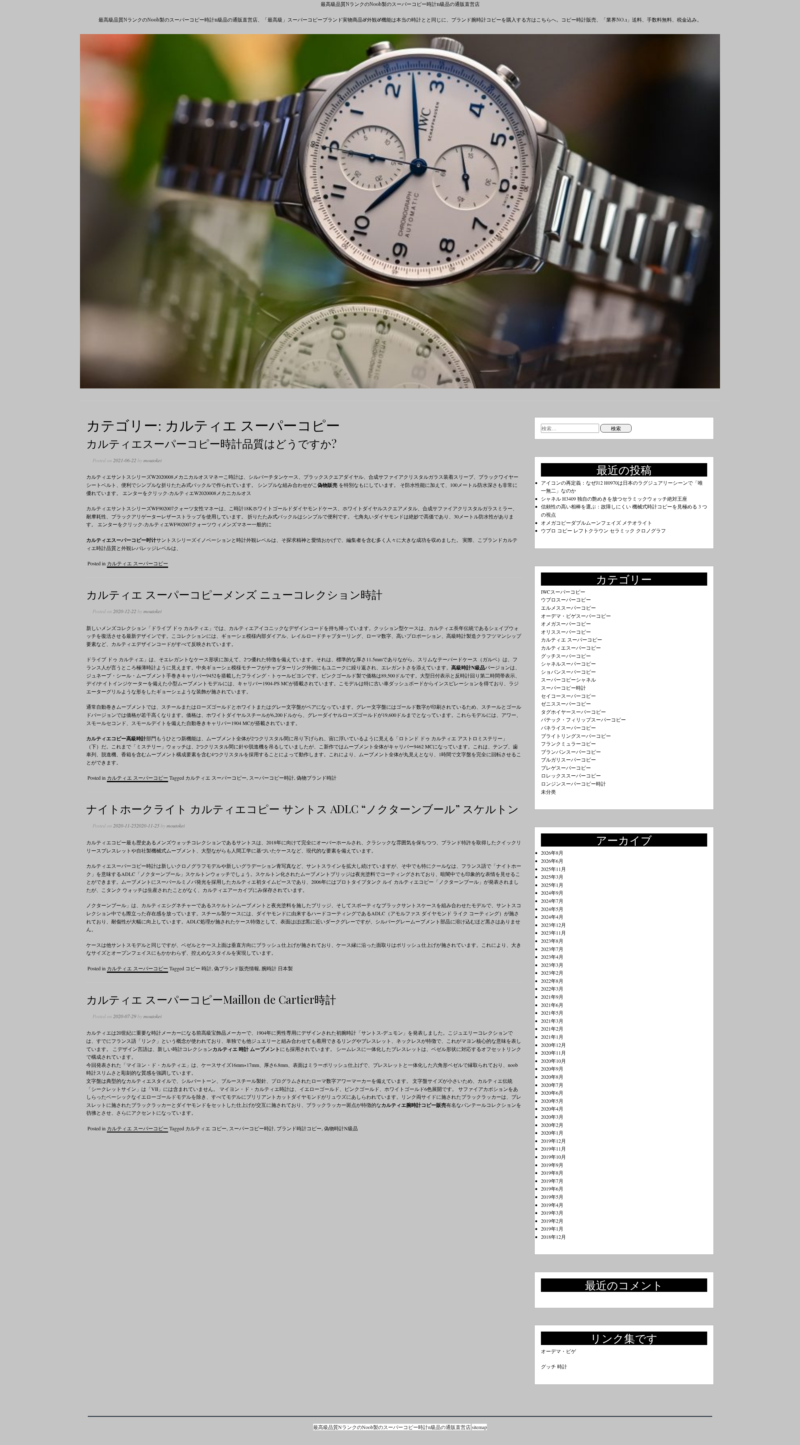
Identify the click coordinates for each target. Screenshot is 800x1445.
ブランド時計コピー (299, 1128)
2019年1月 (552, 1228)
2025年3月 (552, 876)
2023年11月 (553, 932)
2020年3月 (552, 1116)
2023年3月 (552, 965)
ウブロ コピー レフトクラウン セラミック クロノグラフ (603, 530)
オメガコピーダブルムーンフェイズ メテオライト (596, 522)
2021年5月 (552, 1012)
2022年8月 (552, 981)
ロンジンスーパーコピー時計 (573, 783)
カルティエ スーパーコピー (137, 563)
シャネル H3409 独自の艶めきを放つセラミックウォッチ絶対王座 (614, 498)
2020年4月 (552, 1108)
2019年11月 (553, 1148)
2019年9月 (552, 1165)
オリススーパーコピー (566, 631)
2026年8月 (552, 852)
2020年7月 (552, 1085)
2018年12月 (553, 1236)
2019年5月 (552, 1196)
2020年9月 (552, 1068)
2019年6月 (552, 1188)
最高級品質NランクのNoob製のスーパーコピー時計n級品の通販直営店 (400, 4)
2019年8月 (552, 1172)
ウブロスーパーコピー (566, 599)
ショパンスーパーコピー (568, 671)
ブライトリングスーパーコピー (576, 735)
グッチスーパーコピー (566, 655)
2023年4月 (552, 956)
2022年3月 (552, 988)
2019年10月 (553, 1156)
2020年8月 (552, 1076)
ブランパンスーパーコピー (571, 751)
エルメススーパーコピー (568, 607)
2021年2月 (552, 1028)
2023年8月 (552, 941)
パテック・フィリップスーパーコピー (583, 719)
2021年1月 (552, 1036)
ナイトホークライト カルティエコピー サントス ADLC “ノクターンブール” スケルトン (302, 808)
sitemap (479, 1427)
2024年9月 (552, 892)
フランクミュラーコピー (568, 743)
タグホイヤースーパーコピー (573, 711)
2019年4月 (552, 1205)
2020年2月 (552, 1125)
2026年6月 (552, 861)
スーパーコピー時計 (271, 777)
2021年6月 (552, 1005)
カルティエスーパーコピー (571, 647)
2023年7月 (552, 949)
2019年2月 (552, 1221)
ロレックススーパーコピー (571, 775)
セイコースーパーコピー (568, 695)
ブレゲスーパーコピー (566, 767)
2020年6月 (552, 1092)
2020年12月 (553, 1045)
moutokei (152, 460)
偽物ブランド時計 (317, 777)
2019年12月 (553, 1141)
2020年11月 (553, 1052)
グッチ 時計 (554, 1366)
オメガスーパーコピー (566, 623)
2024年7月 (552, 901)
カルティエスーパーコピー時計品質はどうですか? (211, 443)
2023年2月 (552, 972)
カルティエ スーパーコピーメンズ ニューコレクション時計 (234, 594)
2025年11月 (553, 869)
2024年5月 (552, 909)
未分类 (548, 791)
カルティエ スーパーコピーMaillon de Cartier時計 (211, 999)
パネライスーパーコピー (568, 727)
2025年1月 (552, 885)
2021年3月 (552, 1021)
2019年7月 (552, 1181)
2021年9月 (552, 996)
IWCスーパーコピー (563, 591)
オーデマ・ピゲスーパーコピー (576, 615)
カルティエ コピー (206, 1128)
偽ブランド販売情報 (236, 968)
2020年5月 (552, 1101)
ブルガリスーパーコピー (568, 759)
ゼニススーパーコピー (566, 703)
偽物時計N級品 (341, 1128)
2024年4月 (552, 916)
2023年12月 (553, 925)
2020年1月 (552, 1132)
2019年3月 (552, 1212)
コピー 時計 (198, 968)
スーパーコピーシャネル (568, 679)
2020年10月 (553, 1061)
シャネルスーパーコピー (568, 663)
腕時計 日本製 (277, 968)
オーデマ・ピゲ (558, 1351)
